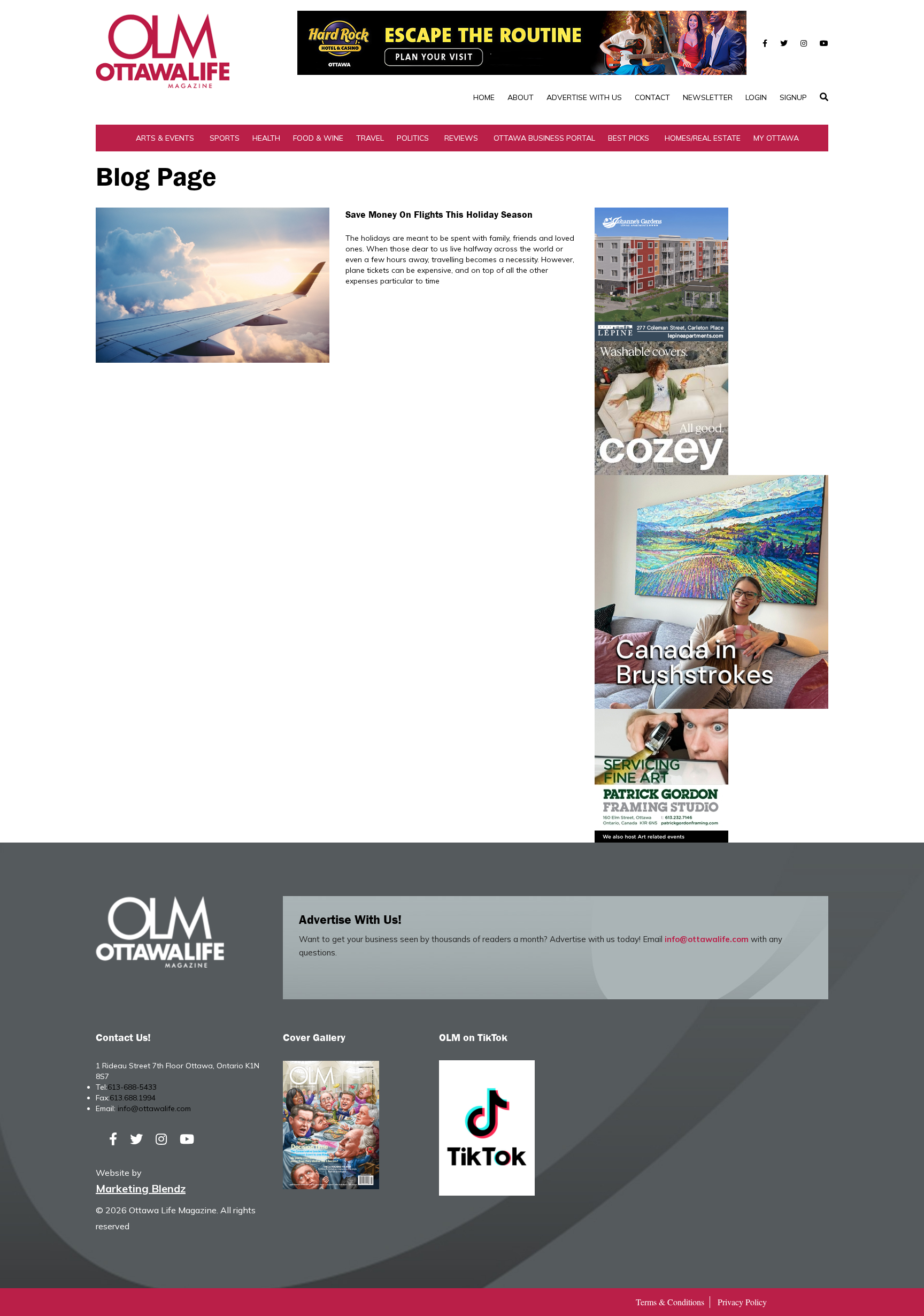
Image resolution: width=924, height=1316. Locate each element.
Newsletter (708, 97)
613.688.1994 (133, 1098)
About (520, 97)
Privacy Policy (742, 1301)
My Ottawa (776, 138)
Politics (413, 138)
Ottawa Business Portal (544, 138)
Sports (225, 138)
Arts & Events (165, 138)
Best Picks (628, 138)
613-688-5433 (132, 1087)
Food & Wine (318, 138)
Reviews (461, 138)
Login (756, 97)
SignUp (793, 97)
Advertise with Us (584, 97)
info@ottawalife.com (707, 939)
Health (266, 138)
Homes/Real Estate (703, 138)
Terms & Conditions (670, 1301)
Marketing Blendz (141, 1188)
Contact (652, 97)
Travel (370, 138)
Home (484, 97)
